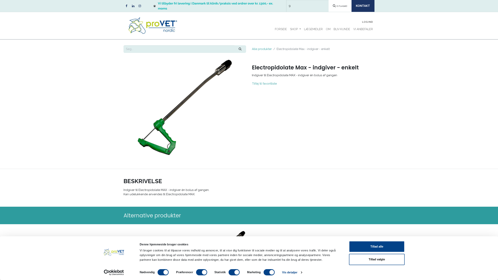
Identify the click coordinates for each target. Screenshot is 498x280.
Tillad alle (376, 246)
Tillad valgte (377, 259)
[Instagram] (140, 6)
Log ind (367, 21)
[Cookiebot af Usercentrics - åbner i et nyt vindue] (114, 272)
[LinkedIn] (133, 6)
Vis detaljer (289, 272)
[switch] (201, 272)
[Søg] (240, 49)
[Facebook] (126, 6)
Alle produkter (262, 49)
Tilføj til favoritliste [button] (264, 83)
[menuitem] (280, 29)
